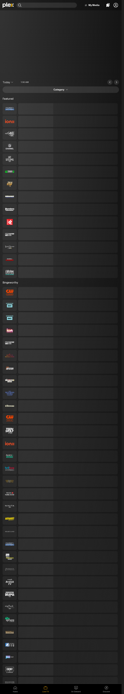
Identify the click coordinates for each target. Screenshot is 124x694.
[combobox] (49, 5)
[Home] (8, 5)
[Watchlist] (108, 5)
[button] (116, 5)
